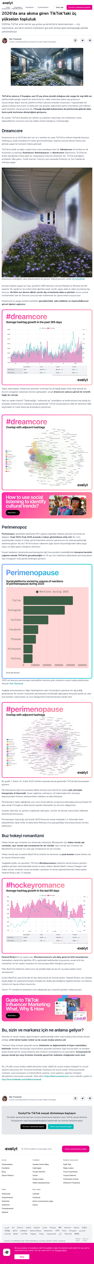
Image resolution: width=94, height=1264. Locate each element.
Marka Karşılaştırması (41, 1183)
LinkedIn (36, 1194)
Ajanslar (5, 1212)
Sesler (35, 1175)
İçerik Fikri (67, 1164)
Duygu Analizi (38, 1179)
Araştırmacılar (7, 1197)
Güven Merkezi (8, 1175)
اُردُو (60, 1234)
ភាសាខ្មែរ (7, 1231)
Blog (4, 1171)
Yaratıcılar (5, 1201)
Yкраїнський (51, 1234)
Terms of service (85, 1240)
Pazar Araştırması (70, 1171)
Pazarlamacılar (7, 1208)
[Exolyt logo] (7, 3)
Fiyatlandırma (43, 7)
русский (82, 1231)
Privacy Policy (78, 1240)
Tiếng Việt (68, 1234)
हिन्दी (60, 1228)
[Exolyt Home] (11, 1149)
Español (37, 1228)
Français (53, 1228)
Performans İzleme (71, 1179)
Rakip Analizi (68, 1168)
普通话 (76, 1234)
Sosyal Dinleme (39, 1171)
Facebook (36, 1197)
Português (72, 1231)
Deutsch (20, 1228)
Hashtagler (37, 1168)
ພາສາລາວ (23, 1231)
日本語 (84, 1228)
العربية (6, 1228)
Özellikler (6, 1168)
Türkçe (41, 1234)
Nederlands (48, 1231)
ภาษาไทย (24, 1234)
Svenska (7, 1234)
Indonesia (67, 1228)
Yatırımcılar (6, 1194)
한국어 (15, 1231)
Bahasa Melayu (35, 1231)
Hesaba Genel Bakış (41, 1164)
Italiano (76, 1228)
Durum (35, 1205)
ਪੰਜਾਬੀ (57, 1231)
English (28, 1228)
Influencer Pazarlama (71, 1183)
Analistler (6, 1205)
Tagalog (33, 1234)
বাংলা (13, 1228)
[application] (47, 1253)
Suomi (45, 1228)
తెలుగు (15, 1234)
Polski (64, 1231)
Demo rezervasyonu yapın (43, 1201)
